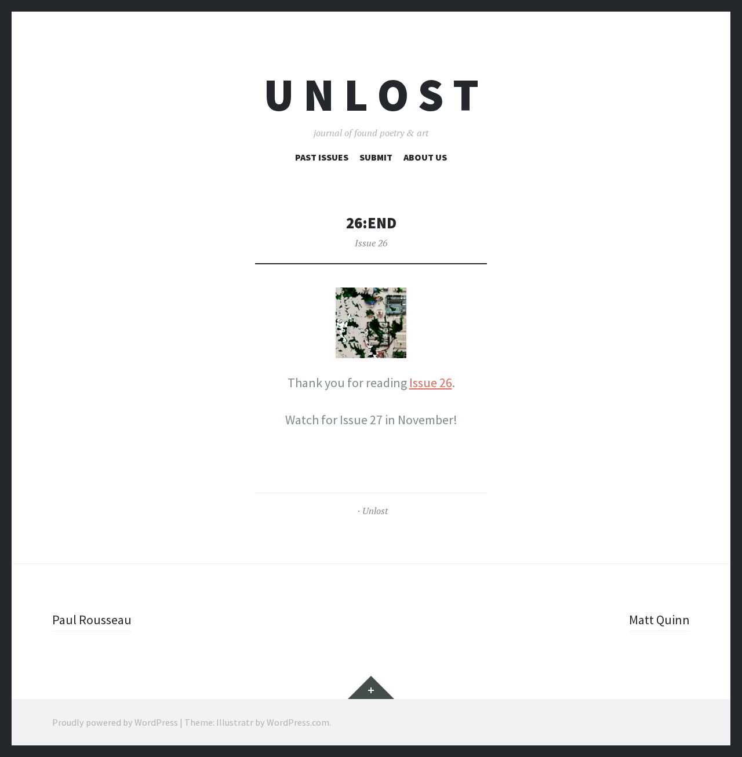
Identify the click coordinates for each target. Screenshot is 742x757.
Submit (375, 157)
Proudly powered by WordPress (115, 722)
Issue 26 (371, 242)
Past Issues (321, 157)
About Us (425, 157)
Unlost (375, 510)
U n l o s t (371, 95)
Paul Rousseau (92, 620)
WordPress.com (298, 722)
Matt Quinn (659, 620)
